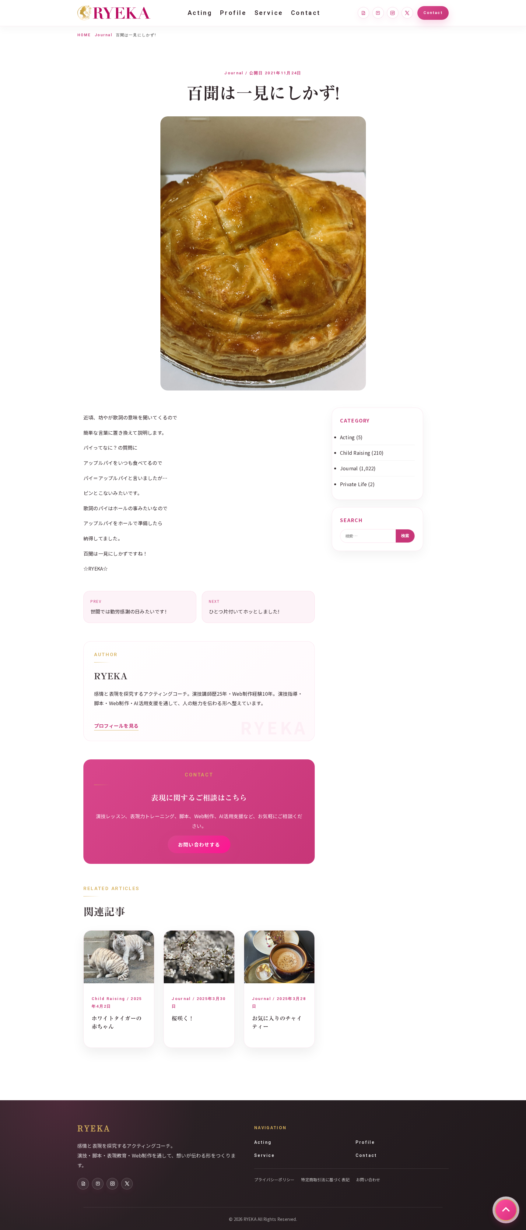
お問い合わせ (368, 1179)
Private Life (353, 484)
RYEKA (93, 1128)
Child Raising (355, 452)
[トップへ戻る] (506, 1210)
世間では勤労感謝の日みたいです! (128, 607)
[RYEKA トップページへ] (113, 12)
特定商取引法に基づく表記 (325, 1179)
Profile (233, 12)
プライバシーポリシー (274, 1179)
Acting (200, 12)
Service (268, 12)
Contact (306, 12)
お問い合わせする (199, 844)
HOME (84, 35)
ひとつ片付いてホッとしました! (244, 607)
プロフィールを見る (116, 725)
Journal (103, 35)
